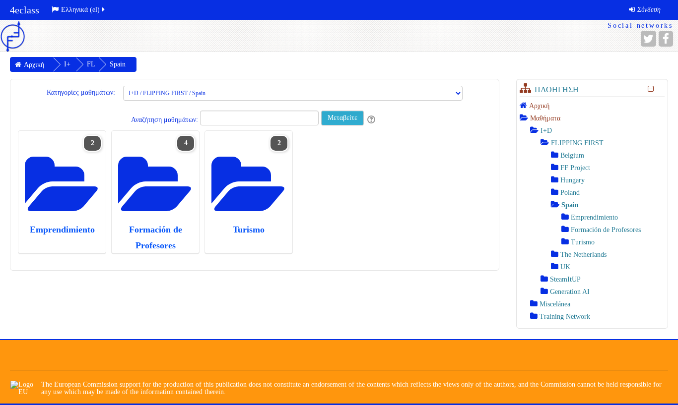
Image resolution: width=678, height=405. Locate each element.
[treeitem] (592, 105)
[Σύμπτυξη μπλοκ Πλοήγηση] (651, 89)
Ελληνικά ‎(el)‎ (80, 9)
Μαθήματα (545, 118)
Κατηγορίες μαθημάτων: (81, 92)
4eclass (24, 9)
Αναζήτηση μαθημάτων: (165, 119)
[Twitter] (648, 39)
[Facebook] (666, 39)
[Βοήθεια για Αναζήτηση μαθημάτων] (372, 119)
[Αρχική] (12, 35)
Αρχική (539, 106)
